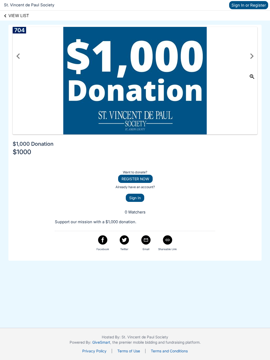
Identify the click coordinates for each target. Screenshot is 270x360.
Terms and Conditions (169, 351)
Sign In (135, 198)
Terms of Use (128, 351)
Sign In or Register (249, 5)
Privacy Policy (94, 351)
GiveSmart (101, 342)
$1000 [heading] (22, 152)
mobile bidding (145, 342)
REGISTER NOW (135, 179)
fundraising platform (183, 342)
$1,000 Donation (33, 144)
